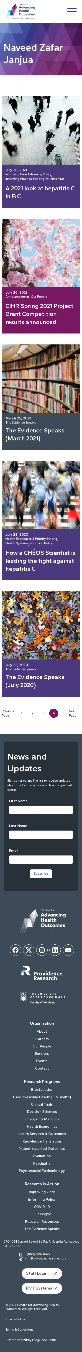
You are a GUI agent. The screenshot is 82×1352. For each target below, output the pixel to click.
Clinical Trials (42, 1104)
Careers (42, 1039)
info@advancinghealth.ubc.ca (45, 1258)
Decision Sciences (42, 1111)
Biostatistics (42, 1089)
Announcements (17, 297)
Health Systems (16, 543)
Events (42, 1061)
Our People (39, 297)
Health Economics (42, 1126)
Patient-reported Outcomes (42, 1148)
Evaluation (42, 1156)
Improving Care (16, 174)
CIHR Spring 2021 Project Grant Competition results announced (39, 314)
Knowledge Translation (42, 1141)
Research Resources (42, 1221)
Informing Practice (18, 179)
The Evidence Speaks (20, 422)
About (42, 1031)
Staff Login (36, 1273)
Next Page (72, 713)
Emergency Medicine (41, 1119)
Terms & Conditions (19, 1329)
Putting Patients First (48, 179)
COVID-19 (42, 1207)
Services (42, 1053)
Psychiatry (42, 1163)
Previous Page (8, 713)
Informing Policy (39, 174)
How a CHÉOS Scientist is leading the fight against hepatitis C (40, 560)
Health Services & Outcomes (42, 1134)
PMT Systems (39, 1288)
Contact (42, 1068)
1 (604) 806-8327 (38, 1254)
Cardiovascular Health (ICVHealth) (42, 1097)
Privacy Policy (15, 1319)
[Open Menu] (72, 11)
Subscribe (41, 874)
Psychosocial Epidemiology (42, 1170)
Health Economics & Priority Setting (31, 539)
